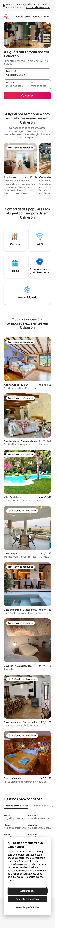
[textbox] (15, 86)
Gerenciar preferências (27, 907)
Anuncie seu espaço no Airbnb (31, 16)
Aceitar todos (27, 890)
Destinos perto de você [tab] (16, 805)
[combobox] (27, 75)
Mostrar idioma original (38, 7)
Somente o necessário (27, 899)
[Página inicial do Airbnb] (6, 17)
